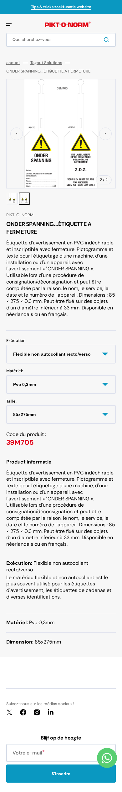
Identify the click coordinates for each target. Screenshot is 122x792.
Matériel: (14, 370)
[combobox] (61, 40)
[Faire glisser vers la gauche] (16, 134)
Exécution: (16, 340)
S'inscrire (61, 773)
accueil (13, 62)
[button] (9, 25)
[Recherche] (107, 40)
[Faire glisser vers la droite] (105, 134)
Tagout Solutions (46, 62)
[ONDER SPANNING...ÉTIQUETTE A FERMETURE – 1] (12, 198)
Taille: (11, 401)
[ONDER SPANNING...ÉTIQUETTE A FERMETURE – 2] (24, 198)
